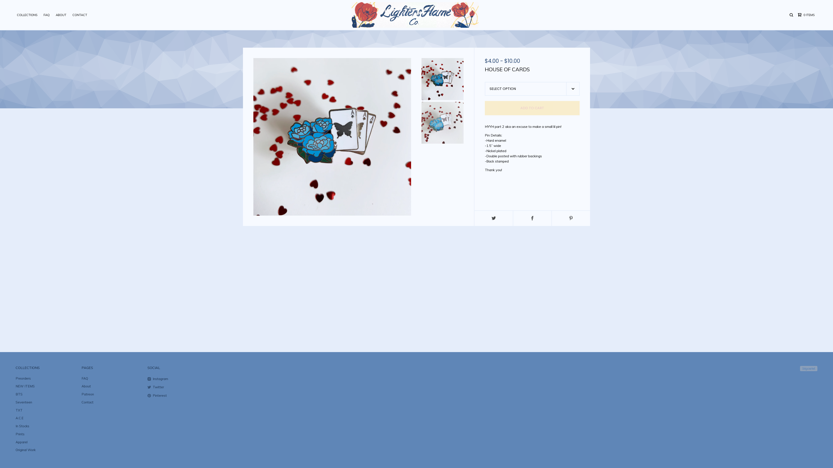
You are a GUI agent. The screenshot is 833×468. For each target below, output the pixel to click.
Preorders (23, 378)
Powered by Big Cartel (808, 368)
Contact (79, 15)
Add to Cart (532, 108)
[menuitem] (27, 15)
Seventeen (24, 402)
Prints (20, 434)
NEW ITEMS (25, 386)
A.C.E (19, 418)
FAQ (47, 15)
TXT (19, 410)
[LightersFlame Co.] (415, 15)
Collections (27, 15)
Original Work (26, 450)
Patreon (88, 394)
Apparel (22, 442)
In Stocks (22, 426)
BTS (19, 394)
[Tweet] (493, 218)
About (61, 15)
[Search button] (791, 15)
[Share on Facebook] (532, 218)
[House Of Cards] (442, 79)
